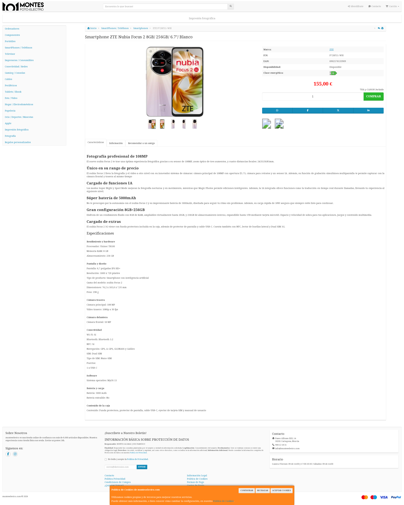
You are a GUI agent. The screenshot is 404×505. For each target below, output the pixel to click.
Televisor (10, 54)
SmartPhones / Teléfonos (18, 47)
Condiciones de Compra (118, 482)
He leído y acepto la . (128, 459)
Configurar (246, 490)
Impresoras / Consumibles (19, 60)
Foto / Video (11, 98)
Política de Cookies (223, 501)
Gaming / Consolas (15, 73)
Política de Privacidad (138, 453)
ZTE (332, 49)
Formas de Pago (195, 482)
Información (116, 143)
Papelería (10, 110)
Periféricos (11, 85)
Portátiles (10, 41)
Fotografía (10, 136)
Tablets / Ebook (13, 92)
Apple (8, 123)
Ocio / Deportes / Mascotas (19, 117)
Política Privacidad (115, 479)
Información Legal (197, 475)
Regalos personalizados (18, 142)
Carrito (393, 6)
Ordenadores (12, 28)
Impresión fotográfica (202, 18)
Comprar (373, 96)
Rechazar (262, 490)
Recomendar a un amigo (141, 143)
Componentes (12, 35)
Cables (8, 79)
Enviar (142, 467)
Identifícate (356, 6)
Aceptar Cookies (281, 490)
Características (96, 142)
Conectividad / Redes (16, 66)
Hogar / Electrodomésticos (19, 104)
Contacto (376, 6)
